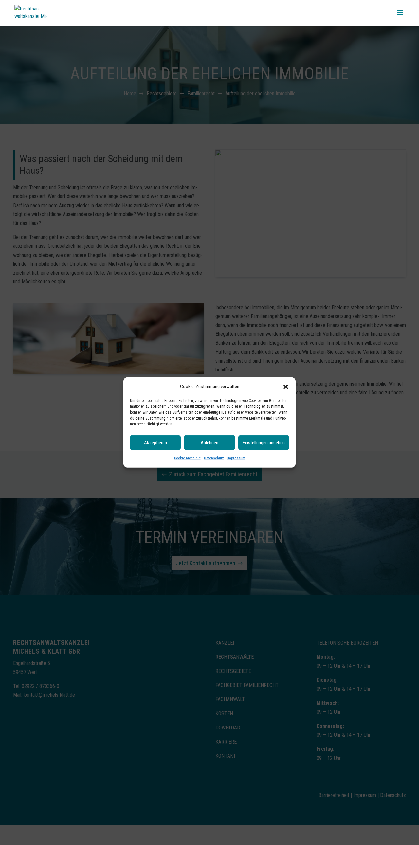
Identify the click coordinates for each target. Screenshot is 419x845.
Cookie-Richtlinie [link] (187, 458)
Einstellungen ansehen (264, 443)
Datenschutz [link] (214, 458)
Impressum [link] (236, 458)
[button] (285, 386)
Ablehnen (209, 443)
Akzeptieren (155, 443)
